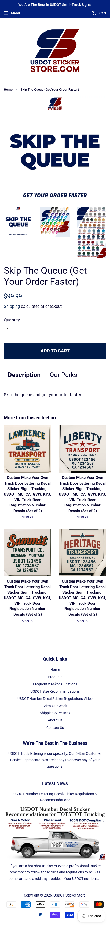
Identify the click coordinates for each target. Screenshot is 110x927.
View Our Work (55, 706)
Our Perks (63, 375)
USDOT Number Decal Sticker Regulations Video (55, 699)
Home (8, 89)
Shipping (12, 306)
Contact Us (55, 728)
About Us (55, 720)
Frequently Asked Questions (55, 684)
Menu (15, 13)
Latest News (55, 783)
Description (24, 375)
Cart (102, 13)
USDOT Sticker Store (69, 895)
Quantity (12, 319)
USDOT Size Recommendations (55, 691)
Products (55, 677)
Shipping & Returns (55, 713)
